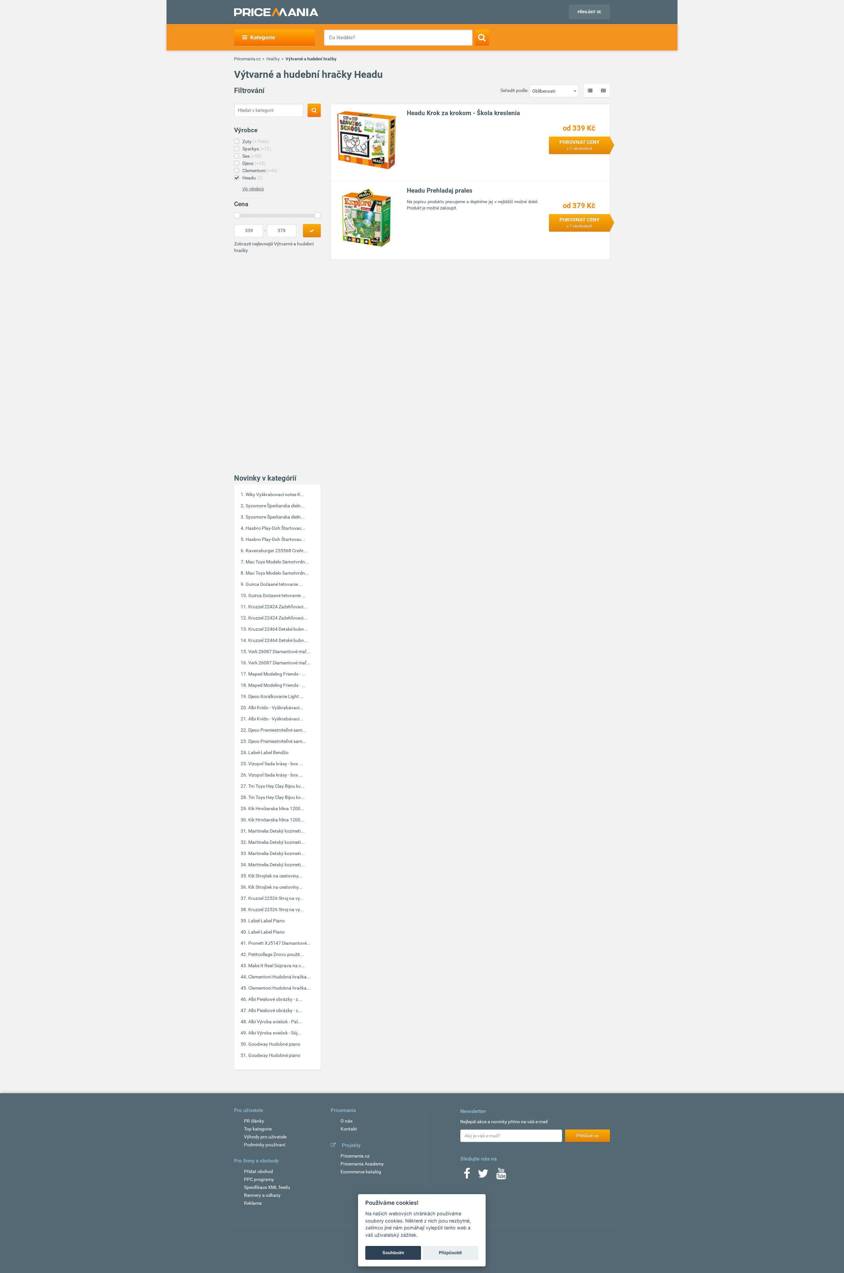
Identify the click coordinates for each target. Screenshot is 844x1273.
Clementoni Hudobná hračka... (279, 976)
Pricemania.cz (247, 58)
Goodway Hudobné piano (274, 1044)
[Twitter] (483, 1176)
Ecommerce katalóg (361, 1171)
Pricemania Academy (362, 1163)
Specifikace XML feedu (267, 1187)
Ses (252, 156)
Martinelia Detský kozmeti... (276, 831)
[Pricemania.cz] (276, 12)
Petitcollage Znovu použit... (276, 954)
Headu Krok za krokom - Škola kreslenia (463, 113)
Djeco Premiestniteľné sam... (277, 730)
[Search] (482, 37)
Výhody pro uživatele (265, 1136)
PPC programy (259, 1179)
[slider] (237, 215)
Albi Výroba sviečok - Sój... (274, 1032)
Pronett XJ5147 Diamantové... (279, 943)
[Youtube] (501, 1176)
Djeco (254, 163)
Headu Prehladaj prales (439, 190)
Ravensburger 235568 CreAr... (276, 550)
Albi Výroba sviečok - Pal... (275, 1021)
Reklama (253, 1203)
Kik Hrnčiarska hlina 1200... (276, 808)
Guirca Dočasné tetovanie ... (274, 584)
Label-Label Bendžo (268, 752)
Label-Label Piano (266, 920)
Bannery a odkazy (262, 1195)
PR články (254, 1121)
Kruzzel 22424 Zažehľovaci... (277, 606)
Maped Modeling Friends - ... (277, 674)
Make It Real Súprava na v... (276, 965)
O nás (346, 1121)
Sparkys (256, 148)
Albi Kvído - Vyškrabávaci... (275, 707)
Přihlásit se (589, 12)
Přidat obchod (258, 1171)
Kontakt (349, 1128)
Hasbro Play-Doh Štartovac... (275, 528)
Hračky (273, 58)
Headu (252, 177)
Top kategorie (258, 1128)
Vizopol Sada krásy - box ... (275, 763)
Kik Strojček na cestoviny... (275, 875)
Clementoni (260, 170)
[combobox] (554, 90)
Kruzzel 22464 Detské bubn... (278, 629)
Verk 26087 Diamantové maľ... (279, 651)
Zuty (255, 141)
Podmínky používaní (264, 1144)
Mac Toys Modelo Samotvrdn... (277, 561)
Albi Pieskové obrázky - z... (275, 999)
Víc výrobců (253, 188)
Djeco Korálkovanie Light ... (276, 696)
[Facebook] (466, 1176)
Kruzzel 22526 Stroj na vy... (276, 898)
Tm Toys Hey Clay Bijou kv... (276, 786)
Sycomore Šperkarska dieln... (275, 505)
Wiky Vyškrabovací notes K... (275, 494)
